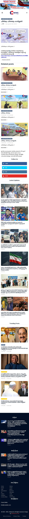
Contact (24, 516)
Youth (10, 493)
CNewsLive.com (15, 513)
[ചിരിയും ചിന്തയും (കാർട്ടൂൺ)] (14, 74)
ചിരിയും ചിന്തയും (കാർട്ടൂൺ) (8, 85)
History (11, 486)
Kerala (2, 487)
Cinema (11, 495)
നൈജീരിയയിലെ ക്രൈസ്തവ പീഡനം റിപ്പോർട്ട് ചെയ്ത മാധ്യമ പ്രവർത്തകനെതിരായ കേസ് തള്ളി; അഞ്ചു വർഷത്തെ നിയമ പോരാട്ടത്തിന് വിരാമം (14, 375)
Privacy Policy (16, 516)
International (3, 490)
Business (11, 490)
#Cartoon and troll (6, 59)
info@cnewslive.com (6, 505)
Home (2, 486)
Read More (3, 92)
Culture (2, 493)
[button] (4, 12)
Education (11, 492)
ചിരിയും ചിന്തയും (5, 113)
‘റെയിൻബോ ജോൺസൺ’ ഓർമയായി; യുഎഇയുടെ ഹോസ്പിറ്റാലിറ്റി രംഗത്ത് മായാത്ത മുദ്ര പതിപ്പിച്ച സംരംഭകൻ (14, 348)
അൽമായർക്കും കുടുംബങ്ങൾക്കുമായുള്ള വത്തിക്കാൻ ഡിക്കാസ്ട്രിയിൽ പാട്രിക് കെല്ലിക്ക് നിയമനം (13, 402)
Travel (10, 487)
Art (1, 492)
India (2, 489)
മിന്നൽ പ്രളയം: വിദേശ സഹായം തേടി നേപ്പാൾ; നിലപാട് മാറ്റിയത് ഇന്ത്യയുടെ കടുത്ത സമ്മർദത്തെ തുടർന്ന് (17, 465)
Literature (3, 495)
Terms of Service (7, 516)
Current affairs (4, 496)
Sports (10, 489)
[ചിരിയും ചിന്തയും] (14, 101)
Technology (12, 496)
